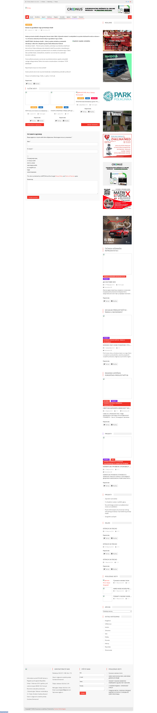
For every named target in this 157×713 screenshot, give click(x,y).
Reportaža (108, 647)
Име (29, 141)
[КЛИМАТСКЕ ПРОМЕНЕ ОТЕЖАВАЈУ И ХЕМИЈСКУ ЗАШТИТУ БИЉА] (117, 447)
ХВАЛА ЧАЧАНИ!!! (92, 125)
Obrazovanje (108, 650)
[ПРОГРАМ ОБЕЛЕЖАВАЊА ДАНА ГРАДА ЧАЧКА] (88, 93)
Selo (113, 459)
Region (56, 17)
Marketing (49, 2)
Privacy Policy (59, 176)
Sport (43, 17)
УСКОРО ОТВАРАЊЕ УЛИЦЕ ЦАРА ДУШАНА (63, 111)
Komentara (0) (46, 30)
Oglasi (68, 17)
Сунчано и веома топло (121, 580)
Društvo (37, 17)
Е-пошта (30, 149)
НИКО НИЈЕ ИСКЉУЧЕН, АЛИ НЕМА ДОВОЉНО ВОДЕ (119, 677)
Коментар (30, 179)
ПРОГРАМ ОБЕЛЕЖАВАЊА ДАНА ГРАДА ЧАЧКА (89, 102)
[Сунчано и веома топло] (107, 582)
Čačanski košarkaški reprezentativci (113, 249)
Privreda (107, 640)
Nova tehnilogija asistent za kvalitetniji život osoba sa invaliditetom (116, 506)
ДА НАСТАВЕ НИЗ (109, 282)
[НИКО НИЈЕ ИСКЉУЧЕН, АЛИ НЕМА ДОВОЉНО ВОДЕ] (107, 590)
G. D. (38, 30)
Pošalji (83, 693)
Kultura (49, 17)
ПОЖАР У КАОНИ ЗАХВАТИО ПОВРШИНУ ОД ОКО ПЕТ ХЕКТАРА (119, 682)
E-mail (81, 677)
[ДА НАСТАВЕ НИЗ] (117, 264)
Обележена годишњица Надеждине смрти (36, 125)
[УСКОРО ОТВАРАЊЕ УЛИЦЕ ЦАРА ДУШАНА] (63, 98)
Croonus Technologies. (60, 709)
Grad (31, 17)
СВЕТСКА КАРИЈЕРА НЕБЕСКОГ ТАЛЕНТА (118, 408)
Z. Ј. (119, 348)
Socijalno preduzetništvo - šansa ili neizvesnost (116, 311)
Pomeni (81, 17)
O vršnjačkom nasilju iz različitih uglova (115, 502)
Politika (107, 637)
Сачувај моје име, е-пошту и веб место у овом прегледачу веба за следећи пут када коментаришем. (32, 165)
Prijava (56, 2)
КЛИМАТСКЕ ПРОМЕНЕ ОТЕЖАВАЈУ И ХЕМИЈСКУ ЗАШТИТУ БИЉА (127, 467)
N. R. (68, 114)
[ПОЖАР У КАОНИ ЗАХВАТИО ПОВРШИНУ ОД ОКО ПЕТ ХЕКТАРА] (107, 598)
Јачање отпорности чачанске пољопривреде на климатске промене (116, 462)
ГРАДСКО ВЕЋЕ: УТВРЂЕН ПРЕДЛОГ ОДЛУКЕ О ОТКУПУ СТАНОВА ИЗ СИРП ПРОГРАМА (120, 692)
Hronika (62, 17)
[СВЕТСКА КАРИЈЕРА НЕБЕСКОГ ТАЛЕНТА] (117, 388)
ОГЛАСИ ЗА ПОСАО (110, 528)
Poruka (81, 685)
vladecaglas (42, 114)
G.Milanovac (108, 624)
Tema (81, 681)
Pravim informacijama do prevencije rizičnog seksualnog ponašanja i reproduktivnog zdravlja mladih (118, 511)
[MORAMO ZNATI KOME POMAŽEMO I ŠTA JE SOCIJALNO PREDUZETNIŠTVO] (117, 325)
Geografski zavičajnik (110, 517)
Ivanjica (107, 627)
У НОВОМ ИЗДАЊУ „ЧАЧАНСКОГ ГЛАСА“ (118, 686)
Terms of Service (70, 176)
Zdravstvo (107, 630)
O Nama (43, 2)
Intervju (106, 401)
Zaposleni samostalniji (111, 499)
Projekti (74, 17)
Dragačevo (108, 621)
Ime (80, 672)
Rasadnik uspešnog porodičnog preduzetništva (116, 374)
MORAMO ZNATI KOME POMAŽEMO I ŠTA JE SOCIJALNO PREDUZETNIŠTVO (127, 345)
